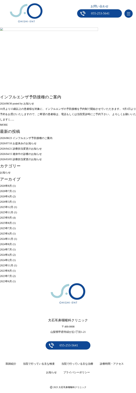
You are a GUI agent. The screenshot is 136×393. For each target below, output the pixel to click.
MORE (4, 124)
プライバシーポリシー (76, 372)
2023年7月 (6, 276)
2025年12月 (6, 207)
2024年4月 (6, 254)
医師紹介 (11, 363)
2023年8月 (6, 270)
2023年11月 (6, 265)
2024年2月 (6, 260)
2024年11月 (6, 238)
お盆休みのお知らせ (24, 143)
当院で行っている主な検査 (39, 363)
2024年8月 (6, 244)
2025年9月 (6, 217)
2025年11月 (6, 212)
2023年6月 (6, 281)
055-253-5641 (100, 13)
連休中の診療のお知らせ (27, 154)
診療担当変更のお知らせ (27, 148)
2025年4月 (6, 233)
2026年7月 (6, 191)
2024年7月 (6, 249)
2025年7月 (6, 228)
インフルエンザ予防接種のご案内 (30, 97)
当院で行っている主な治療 (77, 363)
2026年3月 (6, 201)
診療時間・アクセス (112, 363)
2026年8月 (6, 185)
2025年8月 (6, 223)
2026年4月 (6, 196)
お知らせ (5, 172)
